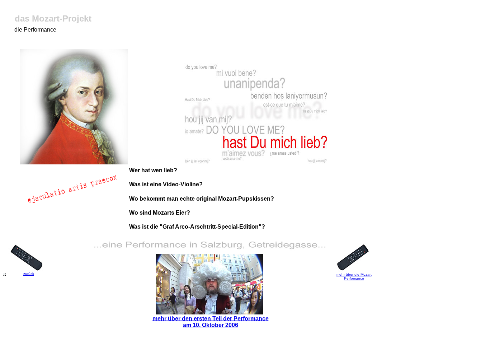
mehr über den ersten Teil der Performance (210, 318)
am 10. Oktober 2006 (210, 325)
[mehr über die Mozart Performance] (209, 312)
